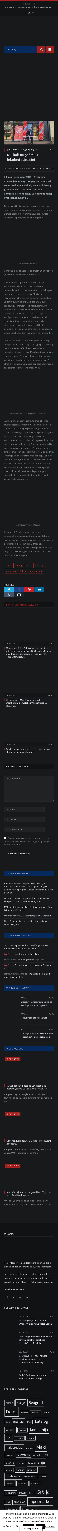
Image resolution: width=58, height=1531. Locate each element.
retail (22, 1492)
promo (10, 1483)
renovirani (10, 1492)
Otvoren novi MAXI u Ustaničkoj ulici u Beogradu (27, 915)
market (29, 1448)
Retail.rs (7, 954)
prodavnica (11, 571)
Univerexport (11, 1509)
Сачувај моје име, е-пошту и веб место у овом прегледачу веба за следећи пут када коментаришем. (26, 841)
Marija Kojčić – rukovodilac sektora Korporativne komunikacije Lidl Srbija (33, 1359)
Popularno (12, 988)
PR (47, 168)
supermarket (35, 571)
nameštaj (37, 1455)
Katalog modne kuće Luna (27, 954)
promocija (22, 1483)
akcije (21, 1403)
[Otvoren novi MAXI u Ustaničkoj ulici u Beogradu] (29, 1125)
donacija (19, 565)
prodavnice (29, 1476)
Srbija (23, 571)
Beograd (36, 1402)
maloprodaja (14, 1447)
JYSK (29, 1422)
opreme (20, 1463)
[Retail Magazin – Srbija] (29, 31)
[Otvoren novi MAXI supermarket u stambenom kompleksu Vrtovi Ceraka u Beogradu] (29, 680)
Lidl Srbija (19, 1438)
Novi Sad (9, 1463)
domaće (24, 1413)
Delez (8, 565)
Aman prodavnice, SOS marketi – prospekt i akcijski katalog (37, 1035)
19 (53, 998)
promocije (35, 1483)
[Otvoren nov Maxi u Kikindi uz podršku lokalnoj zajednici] (29, 133)
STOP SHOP (19, 1502)
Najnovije (26, 988)
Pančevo (8, 1470)
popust (20, 1469)
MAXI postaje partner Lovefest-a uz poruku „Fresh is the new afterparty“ (28, 750)
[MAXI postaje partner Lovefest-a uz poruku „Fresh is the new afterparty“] (29, 729)
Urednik (16, 168)
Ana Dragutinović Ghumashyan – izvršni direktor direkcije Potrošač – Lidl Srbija (35, 1340)
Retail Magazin (27, 1523)
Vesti (51, 168)
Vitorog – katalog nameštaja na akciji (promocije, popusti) (36, 1003)
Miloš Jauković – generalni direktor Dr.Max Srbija (33, 1377)
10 (53, 1029)
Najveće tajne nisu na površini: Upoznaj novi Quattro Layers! (28, 1194)
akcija (9, 1403)
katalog (41, 1421)
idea (7, 1422)
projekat (42, 1477)
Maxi (28, 565)
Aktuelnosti (39, 168)
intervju (18, 1421)
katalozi (10, 1430)
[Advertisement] (29, 83)
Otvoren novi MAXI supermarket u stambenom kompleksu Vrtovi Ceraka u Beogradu (30, 7)
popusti (31, 1469)
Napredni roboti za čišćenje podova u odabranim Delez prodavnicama (27, 947)
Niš (46, 1455)
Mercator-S (23, 1454)
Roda (31, 1493)
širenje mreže (30, 1509)
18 (53, 1014)
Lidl (8, 1438)
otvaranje (39, 565)
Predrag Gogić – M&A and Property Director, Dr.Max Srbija (35, 1322)
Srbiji (7, 1502)
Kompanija (39, 1429)
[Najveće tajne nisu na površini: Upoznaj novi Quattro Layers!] (29, 1177)
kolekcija (22, 1430)
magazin (30, 1438)
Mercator (9, 1455)
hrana (46, 1412)
